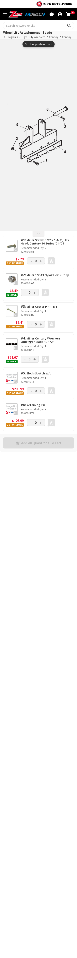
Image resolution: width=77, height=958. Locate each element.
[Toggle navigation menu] (5, 14)
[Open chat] (52, 14)
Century (53, 37)
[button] (60, 14)
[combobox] (38, 25)
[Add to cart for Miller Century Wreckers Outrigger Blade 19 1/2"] (45, 359)
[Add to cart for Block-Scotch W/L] (51, 391)
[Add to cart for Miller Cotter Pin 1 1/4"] (51, 324)
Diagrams (12, 37)
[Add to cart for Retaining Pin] (51, 423)
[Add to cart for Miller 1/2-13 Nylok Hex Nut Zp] (45, 292)
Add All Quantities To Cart (41, 443)
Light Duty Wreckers (33, 37)
